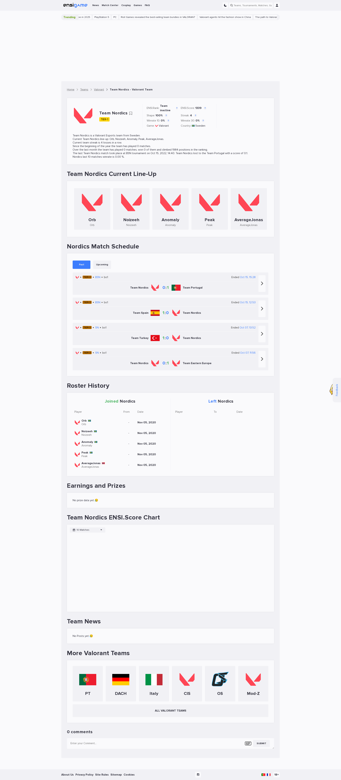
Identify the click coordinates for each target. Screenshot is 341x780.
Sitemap (116, 774)
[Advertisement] (170, 51)
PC (104, 17)
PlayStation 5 (91, 17)
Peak (142, 139)
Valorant (164, 126)
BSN (128, 153)
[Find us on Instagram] (198, 775)
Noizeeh (120, 139)
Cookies (129, 774)
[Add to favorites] (131, 113)
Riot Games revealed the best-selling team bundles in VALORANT (147, 17)
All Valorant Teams (170, 710)
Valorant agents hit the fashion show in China (214, 17)
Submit (261, 743)
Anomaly (132, 139)
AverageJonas (154, 139)
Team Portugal (215, 153)
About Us (67, 774)
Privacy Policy (84, 774)
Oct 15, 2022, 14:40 (162, 153)
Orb (112, 139)
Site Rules (102, 774)
